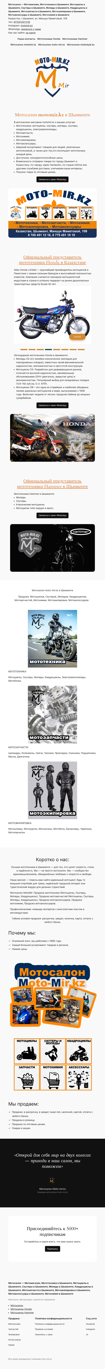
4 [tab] (48, 349)
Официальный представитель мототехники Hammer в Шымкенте (52, 484)
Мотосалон (17, 1305)
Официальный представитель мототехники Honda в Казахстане (52, 260)
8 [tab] (81, 349)
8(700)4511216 (22, 22)
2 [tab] (32, 349)
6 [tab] (64, 349)
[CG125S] (52, 315)
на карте (31, 32)
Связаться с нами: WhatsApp (52, 179)
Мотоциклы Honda (21, 1309)
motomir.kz (27, 25)
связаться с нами (31, 29)
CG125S (77, 336)
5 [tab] (56, 349)
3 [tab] (40, 349)
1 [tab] (23, 349)
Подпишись (52, 1249)
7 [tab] (73, 349)
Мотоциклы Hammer (22, 1312)
